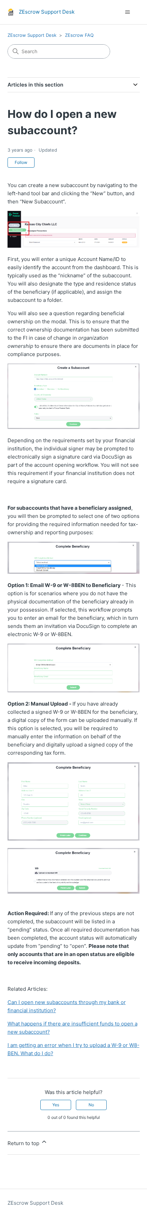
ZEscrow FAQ (79, 35)
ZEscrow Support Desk (32, 35)
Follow (21, 162)
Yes (55, 1104)
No (91, 1104)
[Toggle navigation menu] (128, 12)
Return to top (24, 1143)
